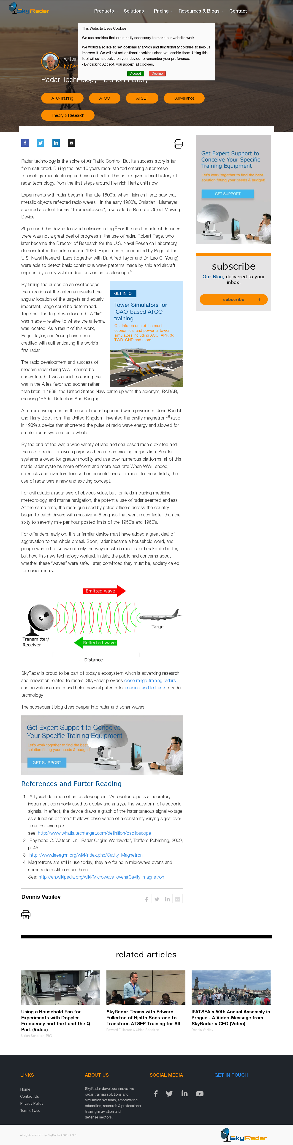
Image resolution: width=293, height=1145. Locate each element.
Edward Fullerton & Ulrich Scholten (132, 1030)
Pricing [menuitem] (161, 10)
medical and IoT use (145, 687)
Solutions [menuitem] (134, 10)
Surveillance (184, 98)
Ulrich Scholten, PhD (36, 1036)
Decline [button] (157, 73)
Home (25, 1089)
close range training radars (150, 680)
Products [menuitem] (104, 10)
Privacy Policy (31, 1103)
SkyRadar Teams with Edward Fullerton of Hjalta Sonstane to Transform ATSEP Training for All (143, 1017)
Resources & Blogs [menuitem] (199, 10)
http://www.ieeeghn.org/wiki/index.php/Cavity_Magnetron (86, 855)
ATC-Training (62, 98)
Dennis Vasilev (42, 896)
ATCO (104, 98)
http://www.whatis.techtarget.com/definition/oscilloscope (94, 833)
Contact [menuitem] (238, 10)
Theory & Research (68, 115)
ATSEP (142, 98)
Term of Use (30, 1110)
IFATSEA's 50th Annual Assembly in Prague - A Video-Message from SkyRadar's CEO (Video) (231, 1017)
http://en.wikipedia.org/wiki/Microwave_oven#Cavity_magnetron (101, 876)
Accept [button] (135, 73)
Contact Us (29, 1096)
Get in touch (231, 1075)
